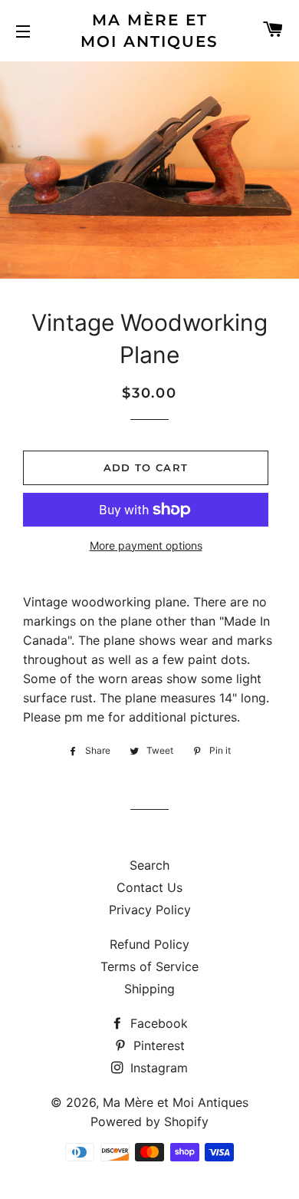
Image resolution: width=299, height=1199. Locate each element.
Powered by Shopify (149, 1121)
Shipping (149, 988)
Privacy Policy (150, 909)
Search (149, 865)
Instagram (157, 1067)
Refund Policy (149, 944)
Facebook (157, 1023)
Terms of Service (149, 966)
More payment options (146, 545)
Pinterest (157, 1045)
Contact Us (149, 887)
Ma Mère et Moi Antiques (149, 31)
